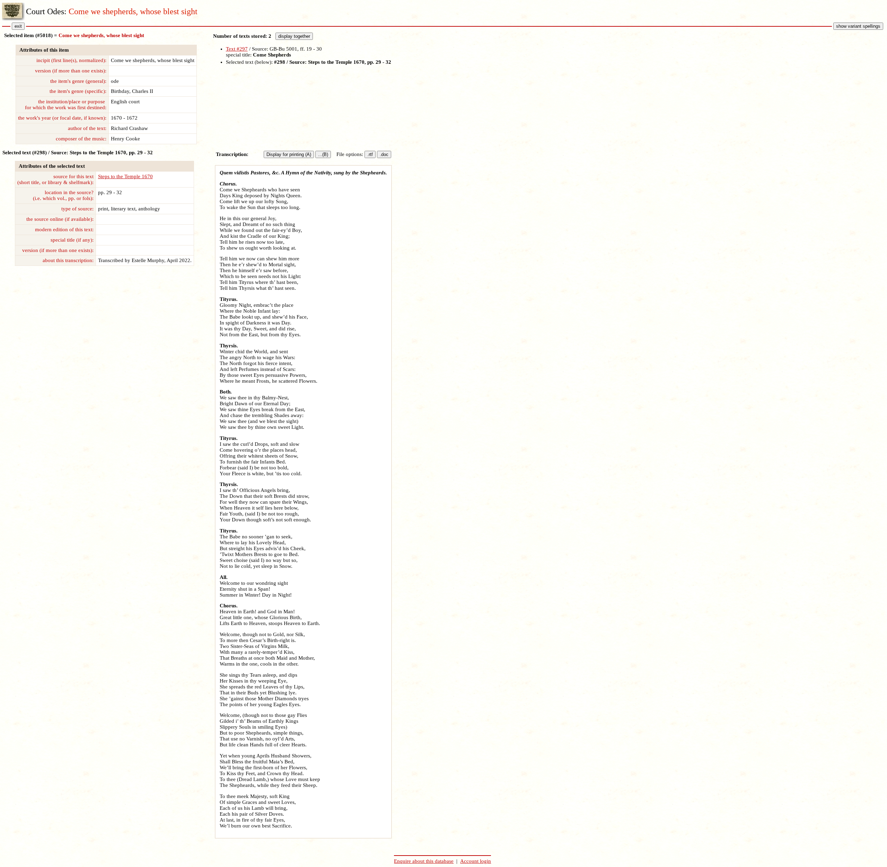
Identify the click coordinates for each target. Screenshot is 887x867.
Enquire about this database (424, 861)
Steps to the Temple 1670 (125, 176)
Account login (475, 861)
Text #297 (237, 49)
